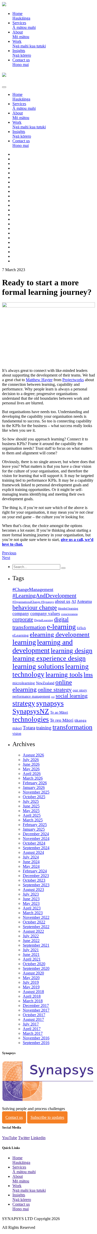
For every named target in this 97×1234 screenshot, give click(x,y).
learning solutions (38, 666)
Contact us (14, 1117)
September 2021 (36, 945)
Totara (29, 727)
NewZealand (45, 683)
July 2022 (31, 936)
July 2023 (31, 894)
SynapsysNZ (30, 711)
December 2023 (36, 875)
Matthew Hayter (39, 380)
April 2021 (32, 959)
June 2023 (31, 899)
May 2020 (31, 977)
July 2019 (31, 982)
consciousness (69, 614)
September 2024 (36, 848)
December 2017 (36, 1005)
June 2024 (31, 862)
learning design (71, 650)
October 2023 (34, 880)
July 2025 (31, 801)
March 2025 (33, 820)
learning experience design (49, 658)
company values (45, 613)
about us (62, 601)
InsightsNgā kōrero (21, 52)
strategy (23, 703)
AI (73, 601)
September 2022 (36, 926)
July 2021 (31, 950)
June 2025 (31, 806)
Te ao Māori (59, 712)
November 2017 (36, 1010)
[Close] (4, 87)
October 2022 (34, 922)
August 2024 (33, 852)
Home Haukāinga (21, 15)
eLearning (20, 635)
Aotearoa (84, 601)
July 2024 (31, 857)
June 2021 (31, 954)
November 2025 (36, 792)
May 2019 (31, 987)
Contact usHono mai (21, 62)
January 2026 (34, 787)
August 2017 (33, 1019)
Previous (9, 553)
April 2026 (32, 773)
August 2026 (33, 755)
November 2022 (36, 917)
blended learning (68, 608)
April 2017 (32, 1029)
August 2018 (33, 991)
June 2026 (31, 764)
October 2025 (34, 797)
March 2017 (33, 1033)
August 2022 (33, 931)
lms (88, 674)
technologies (30, 719)
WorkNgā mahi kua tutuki (29, 43)
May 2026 (31, 769)
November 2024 (36, 838)
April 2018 (32, 996)
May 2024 (31, 866)
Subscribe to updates (47, 1117)
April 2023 (32, 908)
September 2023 (36, 885)
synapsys (50, 703)
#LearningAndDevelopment (44, 595)
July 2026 (31, 759)
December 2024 (36, 834)
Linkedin (38, 1138)
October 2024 (34, 843)
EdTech (81, 628)
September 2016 (36, 1042)
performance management (31, 696)
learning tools (64, 674)
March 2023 (33, 913)
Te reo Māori (61, 720)
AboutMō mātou (20, 34)
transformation (72, 727)
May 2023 (31, 903)
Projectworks (73, 380)
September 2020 (36, 968)
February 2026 (35, 783)
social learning (72, 696)
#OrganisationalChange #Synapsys (33, 602)
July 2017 (31, 1024)
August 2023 (33, 889)
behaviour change (34, 607)
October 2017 (34, 1015)
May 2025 (31, 810)
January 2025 (34, 829)
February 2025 (35, 824)
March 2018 (33, 1001)
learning (24, 642)
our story (80, 690)
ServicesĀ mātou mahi (24, 25)
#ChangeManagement (32, 589)
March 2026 (33, 778)
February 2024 (35, 871)
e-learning (61, 627)
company (20, 613)
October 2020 (34, 964)
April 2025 (32, 815)
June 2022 (31, 940)
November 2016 (36, 1038)
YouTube (9, 1138)
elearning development (59, 634)
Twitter (24, 1138)
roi (53, 696)
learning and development (42, 646)
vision (16, 734)
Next (6, 557)
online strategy (55, 690)
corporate (22, 619)
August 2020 (33, 973)
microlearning (23, 683)
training (43, 727)
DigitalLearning (43, 620)
